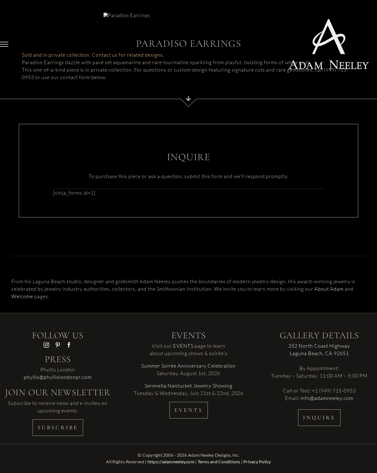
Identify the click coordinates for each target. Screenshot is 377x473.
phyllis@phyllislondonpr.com (58, 377)
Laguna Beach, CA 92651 (319, 353)
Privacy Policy (257, 461)
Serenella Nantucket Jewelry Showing (188, 386)
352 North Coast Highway (319, 346)
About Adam (329, 289)
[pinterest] (58, 345)
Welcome (22, 296)
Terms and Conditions (219, 461)
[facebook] (69, 345)
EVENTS (183, 346)
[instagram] (46, 345)
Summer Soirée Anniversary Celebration (188, 366)
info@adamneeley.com (327, 398)
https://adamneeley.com (170, 461)
